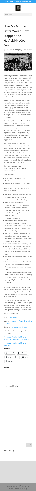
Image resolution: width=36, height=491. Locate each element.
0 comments (28, 50)
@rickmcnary (14, 317)
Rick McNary (9, 450)
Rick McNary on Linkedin (19, 327)
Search (29, 445)
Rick (7, 50)
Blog (20, 50)
